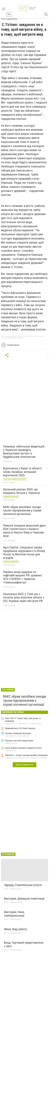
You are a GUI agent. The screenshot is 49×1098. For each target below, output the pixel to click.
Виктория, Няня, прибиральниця (14, 913)
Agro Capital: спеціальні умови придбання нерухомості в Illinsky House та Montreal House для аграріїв (24, 553)
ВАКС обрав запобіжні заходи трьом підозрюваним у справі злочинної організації (22, 510)
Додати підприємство (24, 764)
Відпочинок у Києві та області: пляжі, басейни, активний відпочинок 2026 (22, 472)
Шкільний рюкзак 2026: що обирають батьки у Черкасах (21, 491)
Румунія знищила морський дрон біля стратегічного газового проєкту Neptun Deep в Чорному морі (24, 531)
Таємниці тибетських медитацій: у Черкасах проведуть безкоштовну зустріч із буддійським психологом (24, 452)
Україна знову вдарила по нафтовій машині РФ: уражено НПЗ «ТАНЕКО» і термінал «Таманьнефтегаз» (22, 577)
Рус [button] (9, 14)
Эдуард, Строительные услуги (23, 885)
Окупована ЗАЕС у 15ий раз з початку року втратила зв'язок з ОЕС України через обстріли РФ (23, 597)
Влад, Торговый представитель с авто (24, 944)
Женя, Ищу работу (15, 929)
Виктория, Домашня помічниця (24, 898)
